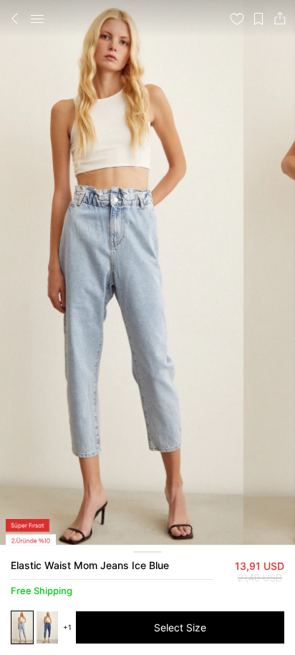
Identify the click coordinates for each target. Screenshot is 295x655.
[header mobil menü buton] (37, 18)
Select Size (180, 627)
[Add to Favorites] (237, 18)
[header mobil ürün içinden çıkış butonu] (15, 18)
